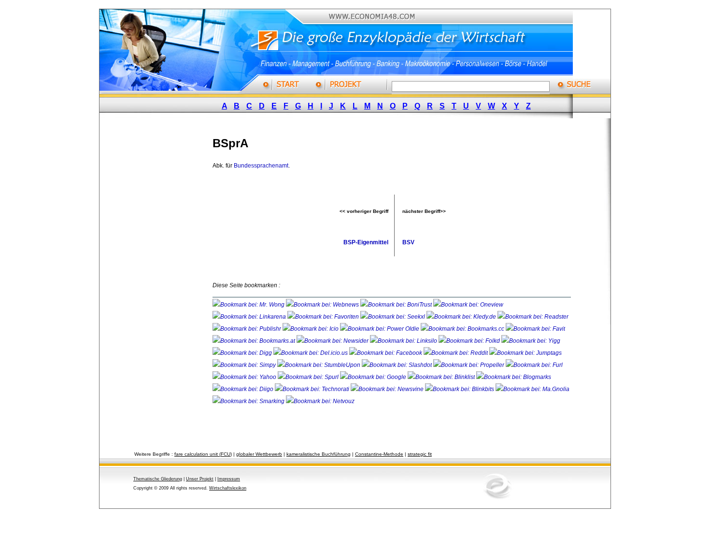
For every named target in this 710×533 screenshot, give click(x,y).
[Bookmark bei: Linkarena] (250, 316)
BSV (408, 242)
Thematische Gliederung (157, 479)
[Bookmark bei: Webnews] (323, 304)
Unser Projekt (199, 479)
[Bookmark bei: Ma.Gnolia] (532, 389)
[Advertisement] (164, 272)
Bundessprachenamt (261, 165)
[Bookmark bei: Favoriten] (323, 316)
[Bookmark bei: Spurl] (309, 377)
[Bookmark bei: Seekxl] (393, 316)
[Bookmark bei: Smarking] (249, 401)
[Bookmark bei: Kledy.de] (461, 316)
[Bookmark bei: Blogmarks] (513, 377)
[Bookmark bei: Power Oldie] (380, 328)
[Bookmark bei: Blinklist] (442, 377)
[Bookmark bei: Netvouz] (320, 401)
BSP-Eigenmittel (365, 242)
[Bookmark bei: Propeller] (469, 365)
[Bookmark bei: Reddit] (456, 353)
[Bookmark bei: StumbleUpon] (319, 365)
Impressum (228, 479)
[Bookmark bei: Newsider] (333, 340)
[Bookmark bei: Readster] (532, 316)
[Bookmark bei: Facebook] (386, 353)
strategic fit (420, 454)
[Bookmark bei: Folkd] (470, 340)
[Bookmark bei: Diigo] (244, 389)
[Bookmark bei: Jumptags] (525, 353)
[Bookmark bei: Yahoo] (245, 377)
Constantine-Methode (379, 454)
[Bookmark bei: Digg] (243, 353)
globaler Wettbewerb (259, 454)
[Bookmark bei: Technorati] (313, 389)
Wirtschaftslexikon (227, 488)
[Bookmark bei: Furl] (534, 365)
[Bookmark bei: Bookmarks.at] (255, 340)
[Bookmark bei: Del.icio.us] (311, 353)
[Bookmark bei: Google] (374, 377)
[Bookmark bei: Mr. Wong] (249, 304)
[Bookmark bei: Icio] (311, 328)
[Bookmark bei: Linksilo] (403, 340)
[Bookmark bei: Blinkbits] (460, 389)
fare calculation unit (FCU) (203, 454)
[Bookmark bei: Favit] (535, 328)
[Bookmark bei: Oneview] (468, 304)
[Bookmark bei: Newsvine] (388, 389)
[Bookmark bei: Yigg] (530, 340)
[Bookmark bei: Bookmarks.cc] (463, 328)
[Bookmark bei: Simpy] (245, 365)
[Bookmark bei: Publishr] (248, 328)
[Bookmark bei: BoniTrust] (396, 304)
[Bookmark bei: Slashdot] (397, 365)
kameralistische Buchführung (318, 454)
